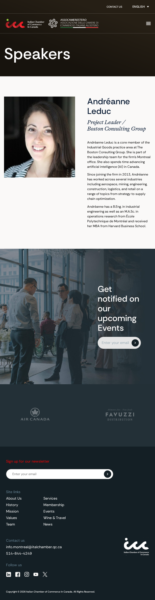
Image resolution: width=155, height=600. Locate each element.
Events (48, 511)
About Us (14, 498)
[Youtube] (35, 574)
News (47, 524)
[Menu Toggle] (148, 23)
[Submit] (135, 343)
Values (11, 517)
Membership (53, 504)
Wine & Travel (54, 517)
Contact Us (114, 7)
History (12, 504)
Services (50, 498)
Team (10, 524)
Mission (12, 511)
